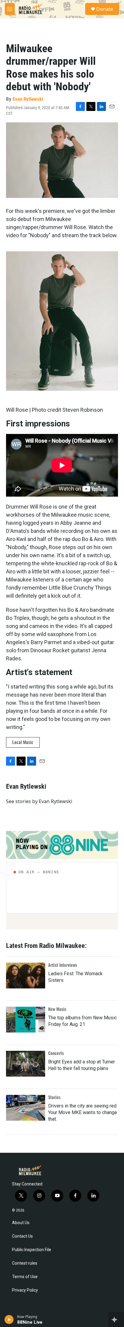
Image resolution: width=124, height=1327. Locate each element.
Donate (104, 9)
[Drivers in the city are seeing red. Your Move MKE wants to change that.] (25, 1108)
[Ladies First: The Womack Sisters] (25, 975)
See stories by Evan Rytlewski (39, 801)
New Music (57, 1009)
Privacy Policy (25, 1290)
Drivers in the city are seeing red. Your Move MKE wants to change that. (82, 1112)
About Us (20, 1223)
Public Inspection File (31, 1250)
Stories (54, 1097)
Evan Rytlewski (28, 99)
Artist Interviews (62, 965)
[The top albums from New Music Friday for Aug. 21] (25, 1020)
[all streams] (116, 1319)
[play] (9, 1320)
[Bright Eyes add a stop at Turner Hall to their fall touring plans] (25, 1064)
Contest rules (24, 1263)
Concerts (56, 1053)
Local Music (22, 742)
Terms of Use (25, 1277)
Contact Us (22, 1236)
